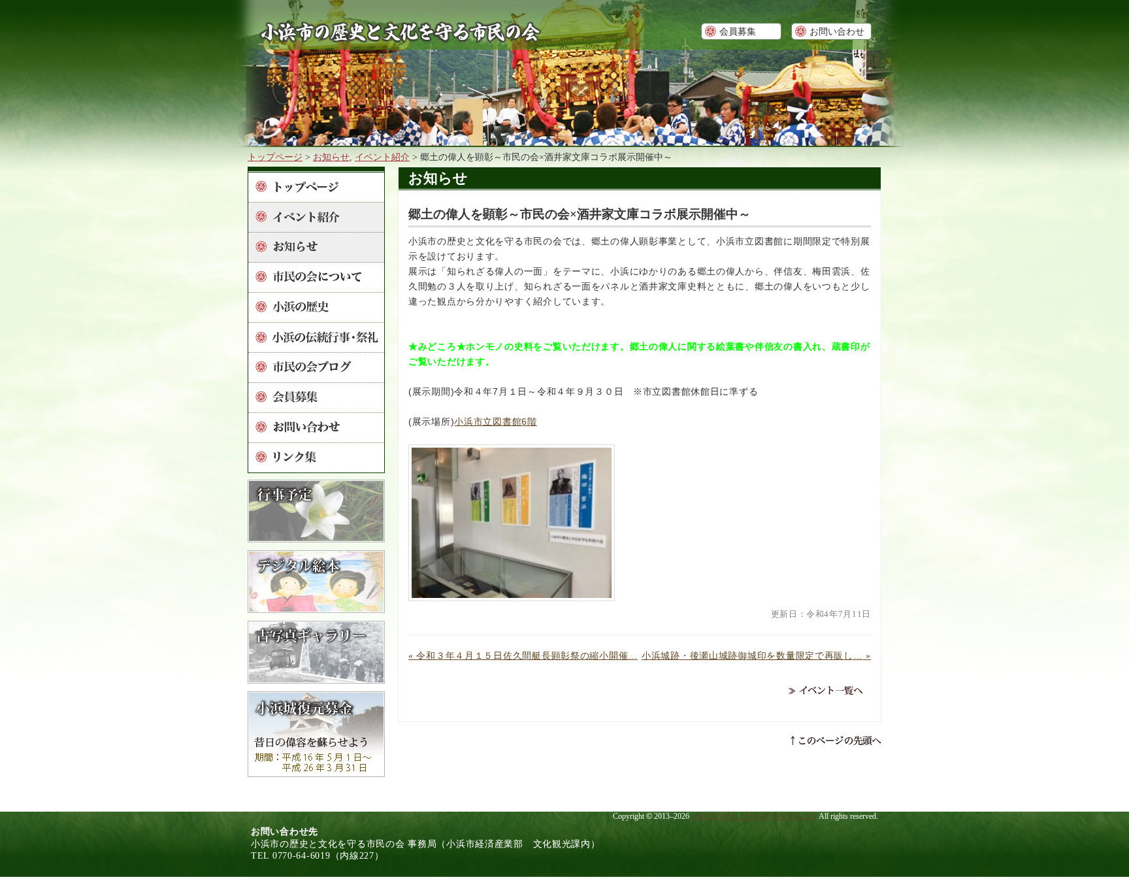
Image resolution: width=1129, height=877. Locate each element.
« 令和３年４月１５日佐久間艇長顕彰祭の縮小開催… (523, 655)
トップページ (275, 157)
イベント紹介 (382, 157)
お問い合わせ (837, 31)
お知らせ (331, 157)
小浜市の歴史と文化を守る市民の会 (754, 816)
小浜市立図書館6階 (495, 421)
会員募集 (737, 31)
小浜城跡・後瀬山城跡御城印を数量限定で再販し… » (756, 655)
